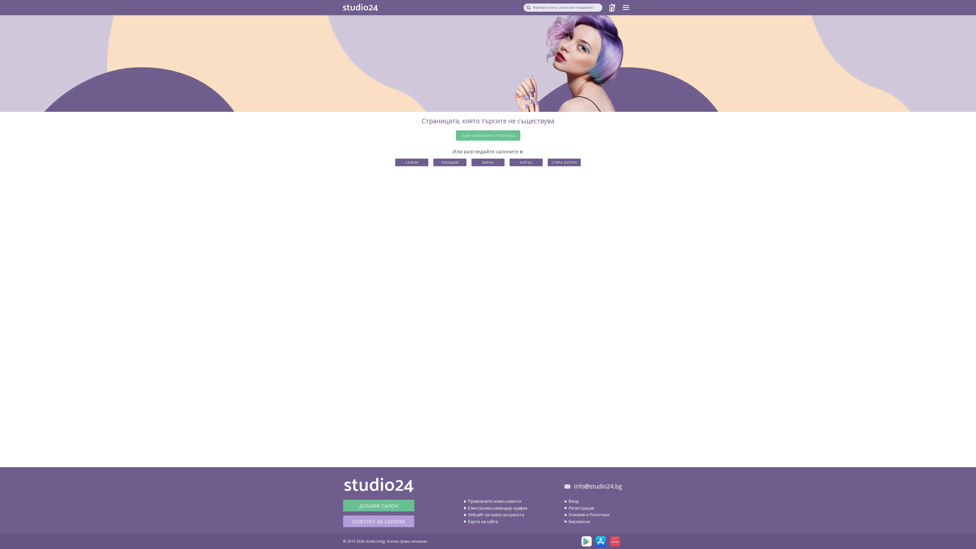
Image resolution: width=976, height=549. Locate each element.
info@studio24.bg (598, 486)
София (411, 162)
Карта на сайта (483, 521)
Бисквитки (579, 521)
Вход (573, 501)
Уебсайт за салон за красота (496, 514)
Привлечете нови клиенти (494, 501)
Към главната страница (488, 135)
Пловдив (450, 162)
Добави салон (378, 506)
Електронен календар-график (498, 508)
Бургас (526, 162)
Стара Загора (564, 162)
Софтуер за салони (379, 521)
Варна (488, 162)
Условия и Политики (589, 514)
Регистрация (581, 508)
